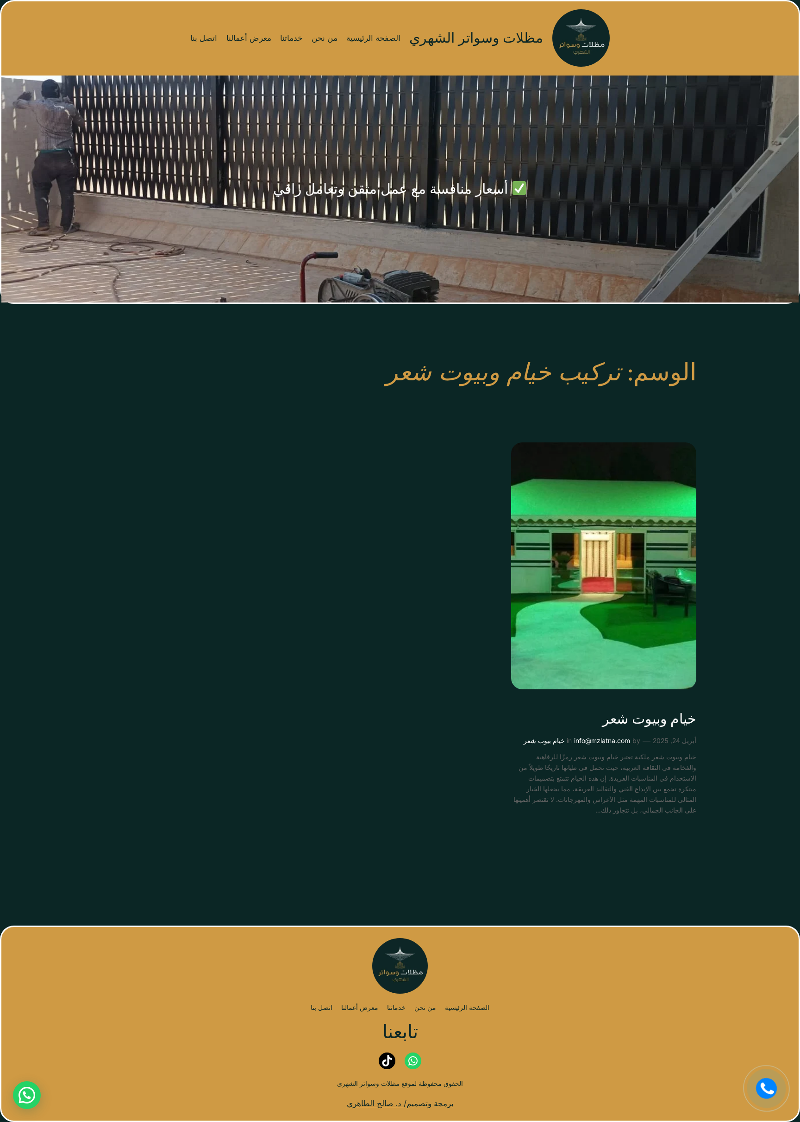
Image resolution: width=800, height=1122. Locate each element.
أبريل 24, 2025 (674, 740)
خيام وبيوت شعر (649, 720)
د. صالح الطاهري (375, 1103)
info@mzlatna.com (602, 740)
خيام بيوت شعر (544, 740)
